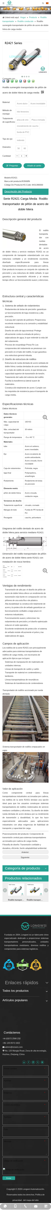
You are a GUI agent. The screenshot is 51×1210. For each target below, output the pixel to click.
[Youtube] (24, 1062)
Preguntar (13, 166)
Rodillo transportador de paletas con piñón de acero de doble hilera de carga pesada (16, 900)
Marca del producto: (13, 181)
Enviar (8, 1178)
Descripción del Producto (18, 191)
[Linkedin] (33, 1062)
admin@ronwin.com (14, 1047)
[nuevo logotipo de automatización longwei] (34, 926)
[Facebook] (28, 1062)
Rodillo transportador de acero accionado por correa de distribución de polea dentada (35, 900)
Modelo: (7, 178)
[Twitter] (37, 1062)
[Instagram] (42, 1062)
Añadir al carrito (34, 166)
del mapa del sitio (31, 1200)
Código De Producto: (13, 185)
